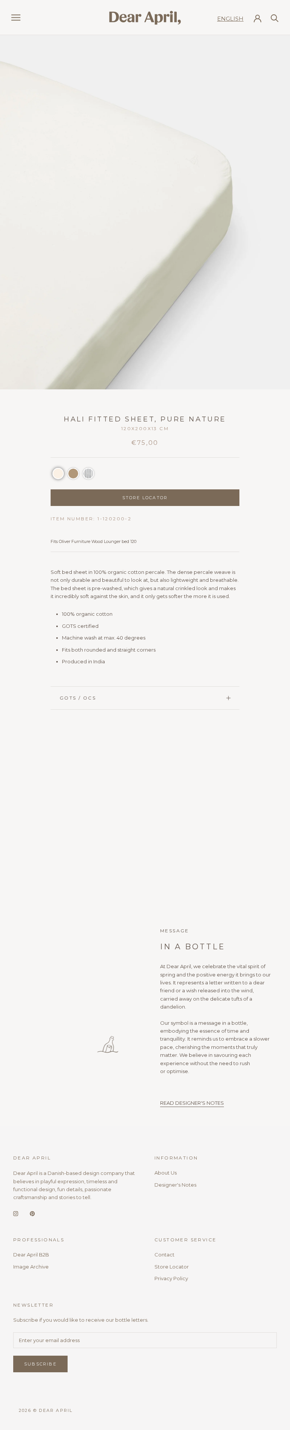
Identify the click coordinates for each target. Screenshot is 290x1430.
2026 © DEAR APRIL (45, 1410)
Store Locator (171, 1267)
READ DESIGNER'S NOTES (192, 1103)
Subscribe (40, 1364)
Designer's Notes (175, 1185)
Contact (164, 1255)
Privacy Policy (171, 1278)
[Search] (275, 18)
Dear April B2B (31, 1255)
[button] (58, 473)
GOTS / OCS (78, 698)
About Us (165, 1173)
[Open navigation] (15, 17)
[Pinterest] (32, 1213)
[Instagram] (15, 1213)
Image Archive (31, 1267)
